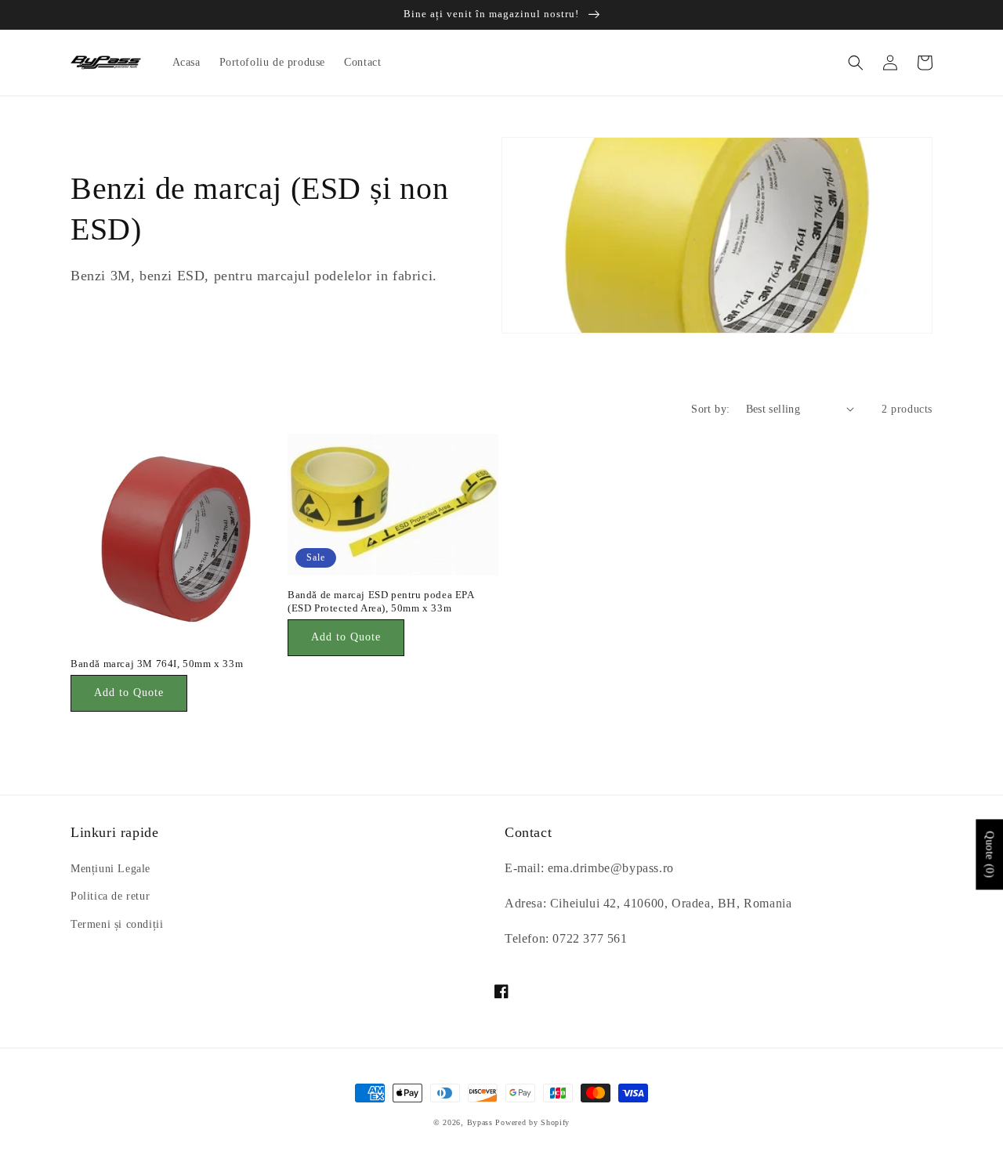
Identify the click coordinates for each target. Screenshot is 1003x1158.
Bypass (480, 1122)
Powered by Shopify (532, 1122)
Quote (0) (989, 854)
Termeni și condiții (117, 924)
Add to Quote (129, 692)
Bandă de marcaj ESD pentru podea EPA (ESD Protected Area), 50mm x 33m (381, 601)
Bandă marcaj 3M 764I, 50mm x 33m (157, 663)
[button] (855, 62)
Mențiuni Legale (110, 869)
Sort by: (710, 409)
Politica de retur (110, 896)
